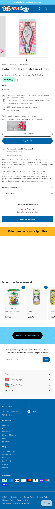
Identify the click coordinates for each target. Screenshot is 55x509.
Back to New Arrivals (29, 335)
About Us (5, 425)
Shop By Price (7, 458)
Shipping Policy (8, 500)
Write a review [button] (27, 218)
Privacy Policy (43, 497)
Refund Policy (29, 497)
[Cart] (45, 9)
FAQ (3, 429)
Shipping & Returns (9, 435)
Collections (12, 64)
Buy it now (27, 140)
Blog (4, 438)
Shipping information (10, 188)
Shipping (16, 116)
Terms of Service (24, 500)
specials (5, 464)
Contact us (6, 432)
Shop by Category (8, 451)
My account (6, 442)
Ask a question (8, 194)
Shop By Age (6, 455)
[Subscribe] (46, 359)
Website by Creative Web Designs (16, 503)
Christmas (5, 468)
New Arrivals (23, 64)
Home (4, 64)
